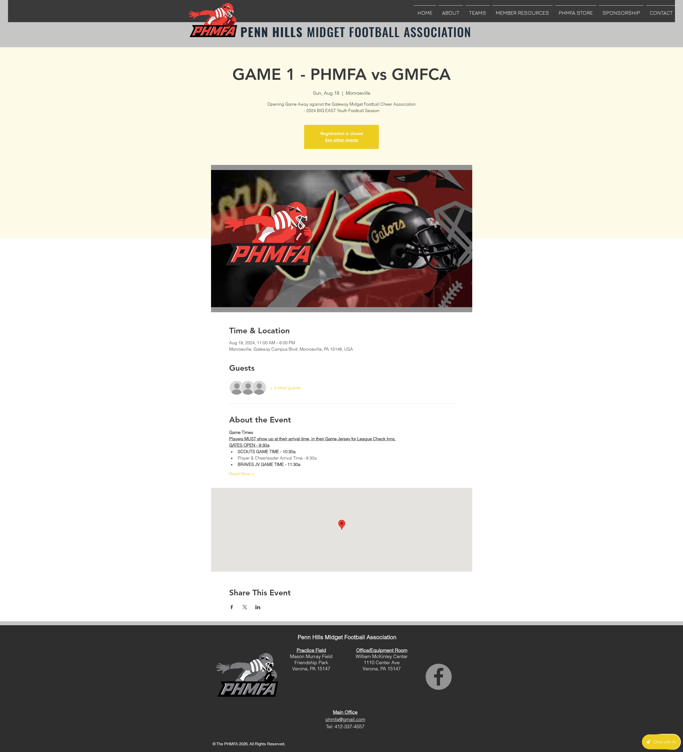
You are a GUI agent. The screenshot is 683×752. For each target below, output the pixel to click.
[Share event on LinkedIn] (257, 607)
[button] (450, 10)
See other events (341, 140)
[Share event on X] (244, 607)
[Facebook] (439, 677)
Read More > (241, 473)
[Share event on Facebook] (231, 607)
